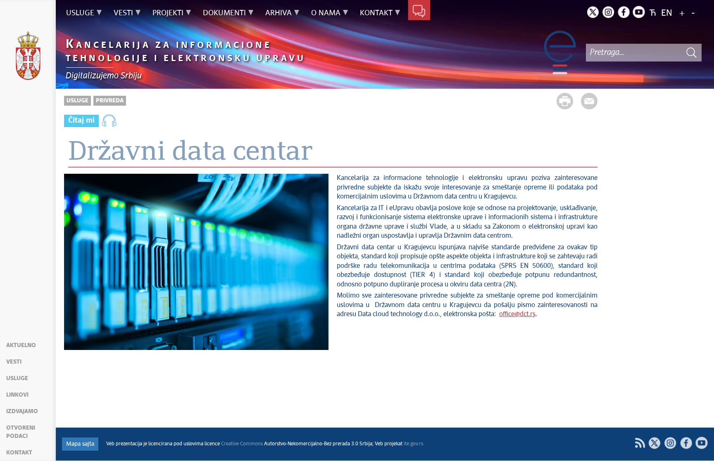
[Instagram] (608, 12)
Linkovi (17, 395)
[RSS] (640, 443)
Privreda (110, 101)
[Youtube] (639, 12)
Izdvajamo (22, 411)
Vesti (13, 362)
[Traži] (691, 52)
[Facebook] (623, 12)
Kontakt (19, 453)
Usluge (17, 378)
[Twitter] (593, 12)
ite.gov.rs (413, 444)
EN (666, 13)
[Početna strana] (28, 57)
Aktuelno (21, 345)
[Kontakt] (419, 11)
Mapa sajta (80, 444)
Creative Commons (242, 444)
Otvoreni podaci (20, 432)
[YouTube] (701, 443)
